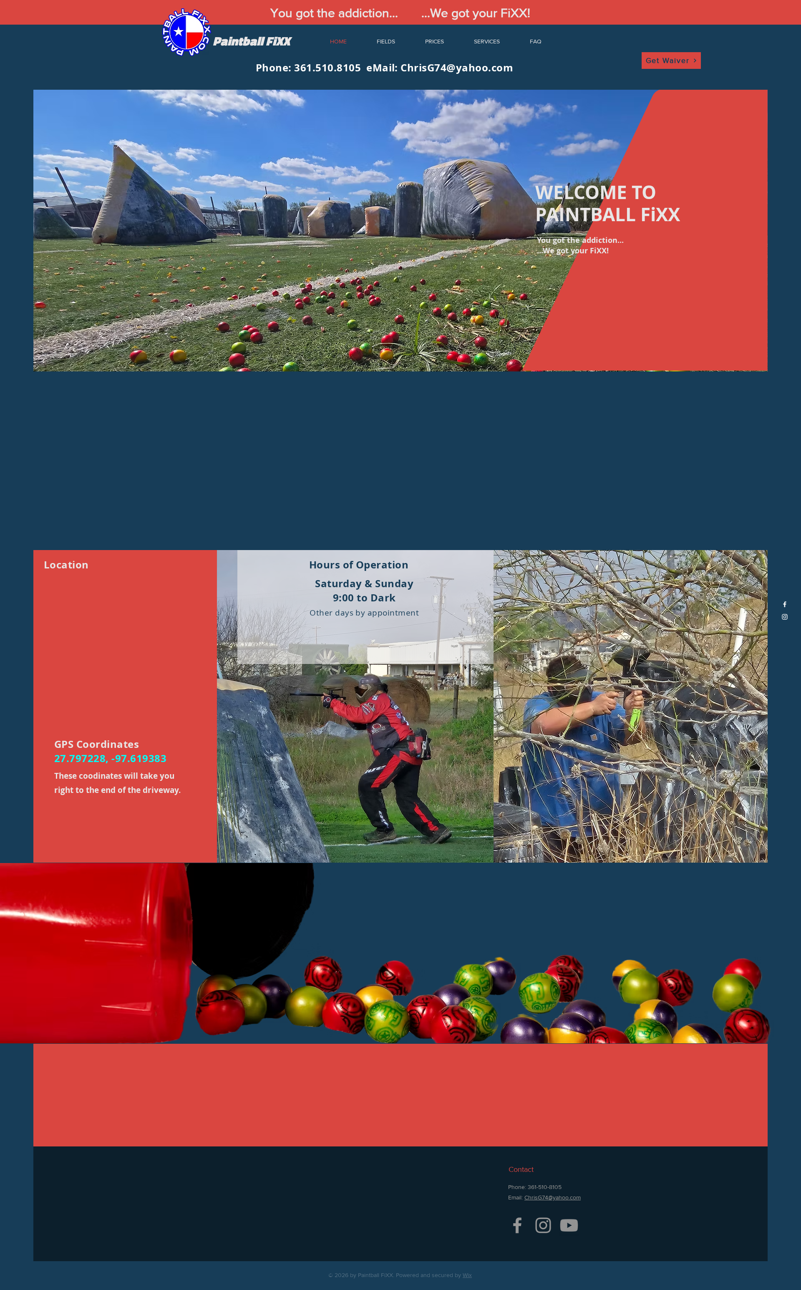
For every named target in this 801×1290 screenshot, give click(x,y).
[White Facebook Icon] (784, 604)
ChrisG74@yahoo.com (456, 68)
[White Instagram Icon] (784, 617)
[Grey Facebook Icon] (517, 1225)
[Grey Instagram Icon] (543, 1225)
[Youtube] (569, 1225)
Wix (467, 1275)
